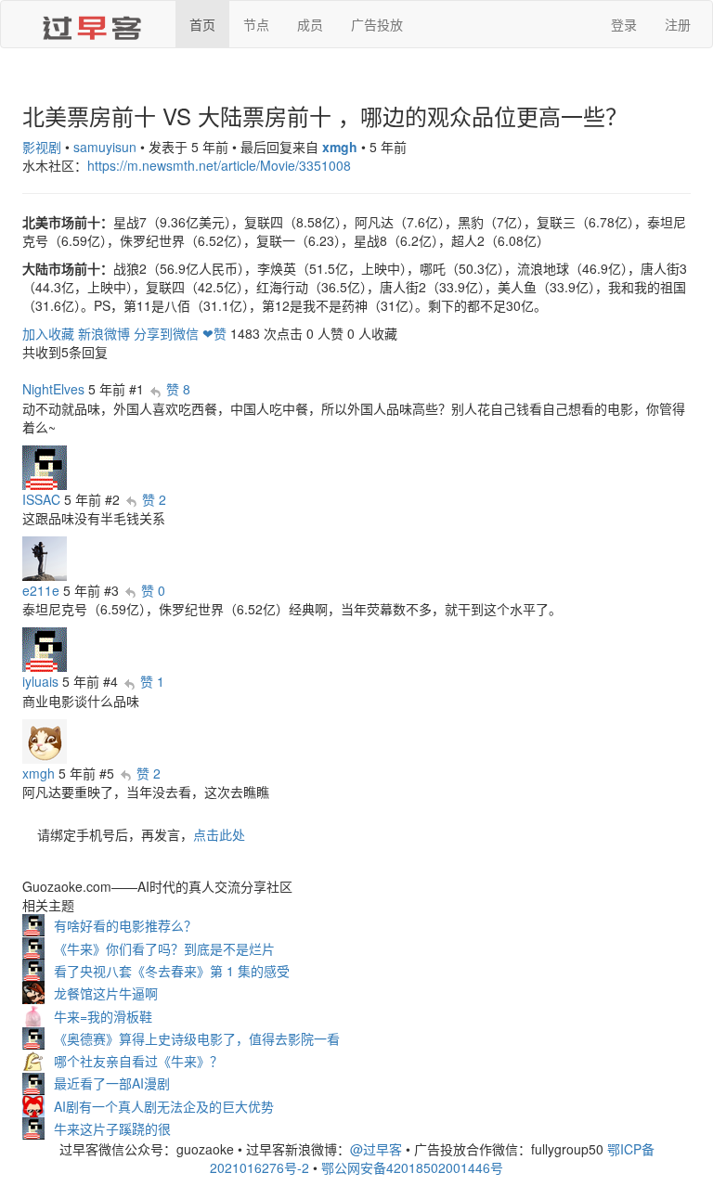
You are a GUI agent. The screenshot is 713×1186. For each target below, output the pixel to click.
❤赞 (214, 333)
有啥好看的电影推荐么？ (125, 925)
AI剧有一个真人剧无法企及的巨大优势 (164, 1106)
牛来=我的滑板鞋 (103, 1016)
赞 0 (153, 590)
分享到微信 (166, 333)
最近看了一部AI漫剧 (112, 1083)
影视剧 (41, 146)
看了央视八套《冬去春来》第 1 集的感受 (172, 970)
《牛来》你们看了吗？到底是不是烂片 (164, 948)
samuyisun (104, 146)
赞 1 (152, 681)
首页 (202, 24)
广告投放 (377, 24)
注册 (678, 24)
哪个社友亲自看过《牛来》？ (138, 1060)
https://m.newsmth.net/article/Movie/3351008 (219, 165)
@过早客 (376, 1149)
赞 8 (178, 389)
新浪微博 (104, 333)
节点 (256, 24)
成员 (310, 24)
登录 (624, 24)
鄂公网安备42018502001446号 (412, 1167)
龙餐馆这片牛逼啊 (106, 993)
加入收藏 (48, 333)
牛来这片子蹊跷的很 (112, 1128)
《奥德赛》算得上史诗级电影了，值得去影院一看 (197, 1038)
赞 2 (154, 499)
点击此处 (219, 834)
